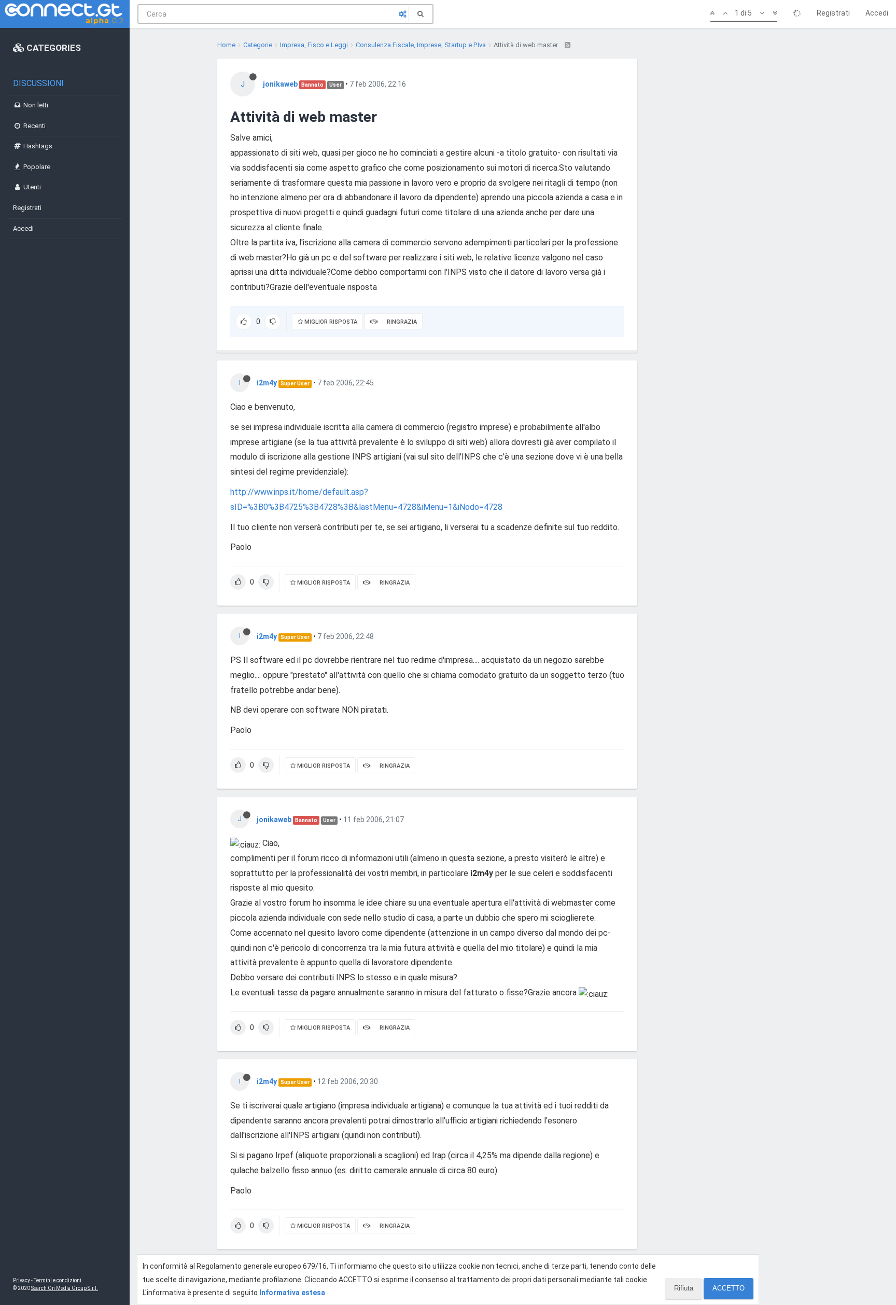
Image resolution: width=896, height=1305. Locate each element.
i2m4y (267, 383)
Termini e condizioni (57, 1280)
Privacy (21, 1280)
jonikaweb (280, 84)
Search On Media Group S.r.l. (64, 1288)
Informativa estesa (292, 1292)
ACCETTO (728, 1288)
